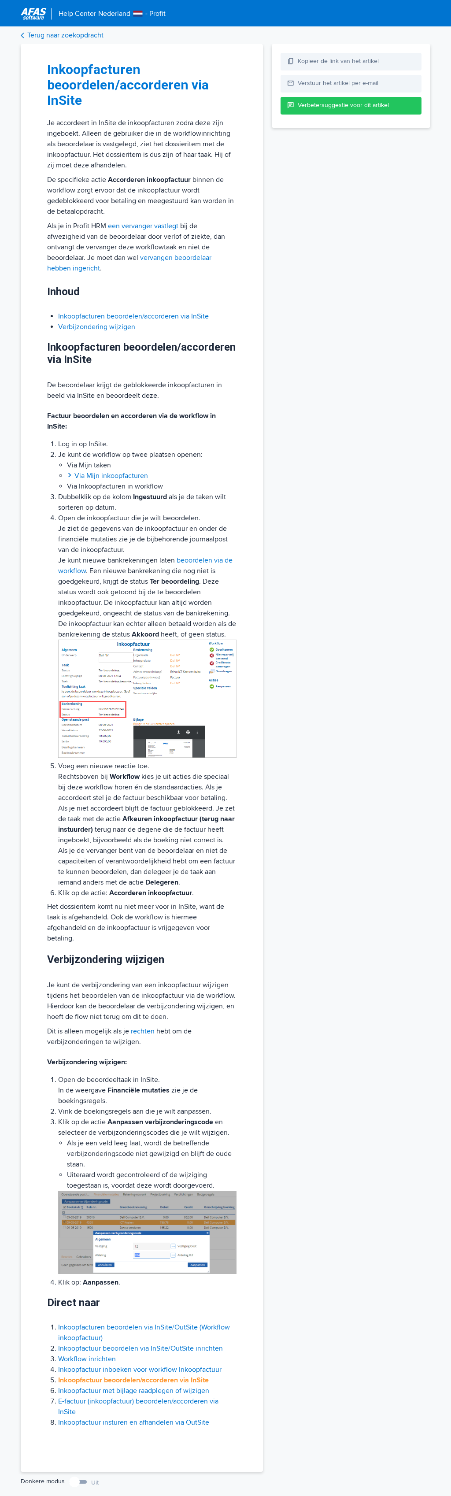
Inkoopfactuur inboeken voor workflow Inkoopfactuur (140, 1369)
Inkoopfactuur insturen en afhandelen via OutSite (133, 1422)
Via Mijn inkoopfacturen (111, 475)
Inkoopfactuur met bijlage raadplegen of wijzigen (133, 1390)
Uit (95, 1482)
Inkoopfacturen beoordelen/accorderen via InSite (133, 316)
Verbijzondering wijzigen (96, 326)
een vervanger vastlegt (143, 226)
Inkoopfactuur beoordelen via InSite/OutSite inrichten (140, 1348)
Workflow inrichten (87, 1359)
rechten (143, 1031)
